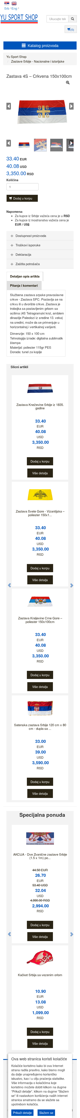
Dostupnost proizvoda (31, 235)
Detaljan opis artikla (24, 276)
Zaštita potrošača (28, 264)
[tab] (40, 235)
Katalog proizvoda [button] (43, 45)
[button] (7, 583)
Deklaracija (23, 254)
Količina (12, 180)
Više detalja (40, 473)
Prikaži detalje (22, 1113)
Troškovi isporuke (28, 245)
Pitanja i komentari (24, 285)
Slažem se (46, 1113)
